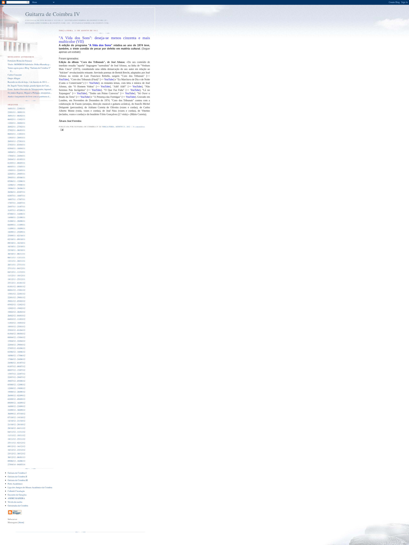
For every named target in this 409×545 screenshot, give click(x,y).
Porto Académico (15, 483)
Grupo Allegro (14, 78)
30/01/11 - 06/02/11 (16, 115)
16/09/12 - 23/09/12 (16, 406)
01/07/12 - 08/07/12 (16, 366)
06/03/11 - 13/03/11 (16, 133)
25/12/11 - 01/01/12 (16, 282)
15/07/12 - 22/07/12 (16, 373)
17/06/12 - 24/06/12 (16, 359)
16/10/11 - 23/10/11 (16, 246)
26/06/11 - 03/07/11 (16, 192)
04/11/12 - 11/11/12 (16, 431)
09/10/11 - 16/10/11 (16, 242)
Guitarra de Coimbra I (17, 472)
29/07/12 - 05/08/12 (16, 380)
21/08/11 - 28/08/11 (16, 221)
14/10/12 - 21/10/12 (16, 420)
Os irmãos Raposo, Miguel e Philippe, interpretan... (30, 92)
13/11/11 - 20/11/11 (16, 260)
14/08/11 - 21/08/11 (16, 217)
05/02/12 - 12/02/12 (16, 304)
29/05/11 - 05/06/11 (16, 177)
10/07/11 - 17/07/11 (16, 199)
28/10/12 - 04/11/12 (16, 428)
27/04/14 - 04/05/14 (16, 464)
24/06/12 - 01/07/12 (16, 362)
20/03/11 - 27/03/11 (16, 141)
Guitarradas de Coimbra (18, 505)
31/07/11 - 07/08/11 (16, 210)
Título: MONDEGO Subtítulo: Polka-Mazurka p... (29, 64)
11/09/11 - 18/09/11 (16, 228)
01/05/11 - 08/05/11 (16, 162)
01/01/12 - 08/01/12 (16, 286)
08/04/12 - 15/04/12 (16, 337)
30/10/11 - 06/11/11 (16, 253)
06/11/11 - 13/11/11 (16, 257)
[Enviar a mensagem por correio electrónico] (61, 129)
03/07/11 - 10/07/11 (16, 195)
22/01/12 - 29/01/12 (16, 297)
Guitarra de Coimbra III (18, 480)
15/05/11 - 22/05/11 (16, 170)
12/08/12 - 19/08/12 (16, 388)
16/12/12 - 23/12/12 (16, 449)
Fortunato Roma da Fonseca (20, 60)
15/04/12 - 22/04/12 (16, 340)
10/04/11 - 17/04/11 (16, 152)
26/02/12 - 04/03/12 (16, 315)
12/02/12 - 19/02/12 (16, 308)
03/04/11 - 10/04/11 (16, 148)
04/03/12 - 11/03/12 (16, 319)
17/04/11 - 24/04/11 (16, 155)
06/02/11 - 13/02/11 (16, 119)
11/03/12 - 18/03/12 (16, 322)
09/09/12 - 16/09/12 (16, 402)
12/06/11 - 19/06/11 (16, 184)
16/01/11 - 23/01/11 (16, 108)
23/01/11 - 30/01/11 (16, 112)
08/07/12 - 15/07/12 (16, 370)
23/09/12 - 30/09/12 (16, 409)
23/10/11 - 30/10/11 (16, 250)
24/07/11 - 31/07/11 (16, 206)
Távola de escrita (15, 501)
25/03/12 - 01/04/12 (16, 330)
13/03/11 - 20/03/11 (16, 137)
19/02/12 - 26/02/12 (16, 311)
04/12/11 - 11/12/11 (16, 272)
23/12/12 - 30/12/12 (16, 453)
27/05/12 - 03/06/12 (16, 348)
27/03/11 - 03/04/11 (16, 144)
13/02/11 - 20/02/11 (16, 123)
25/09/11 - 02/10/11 (16, 235)
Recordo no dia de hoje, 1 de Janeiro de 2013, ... (28, 81)
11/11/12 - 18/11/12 (16, 435)
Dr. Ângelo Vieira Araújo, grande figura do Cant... (29, 85)
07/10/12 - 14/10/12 (16, 417)
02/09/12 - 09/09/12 (16, 399)
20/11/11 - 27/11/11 (16, 264)
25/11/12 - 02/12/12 (16, 442)
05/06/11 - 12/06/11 (16, 181)
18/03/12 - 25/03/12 (16, 326)
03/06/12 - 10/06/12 (16, 351)
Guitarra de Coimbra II (17, 476)
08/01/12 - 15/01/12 (16, 290)
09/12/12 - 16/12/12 (16, 446)
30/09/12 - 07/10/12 (16, 413)
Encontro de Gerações (17, 494)
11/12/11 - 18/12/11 (16, 275)
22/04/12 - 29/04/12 (16, 344)
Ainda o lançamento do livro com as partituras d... (29, 96)
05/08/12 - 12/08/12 (16, 384)
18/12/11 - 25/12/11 (16, 279)
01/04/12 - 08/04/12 (16, 333)
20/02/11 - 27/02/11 (16, 126)
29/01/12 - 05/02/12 (16, 301)
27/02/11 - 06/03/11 (16, 130)
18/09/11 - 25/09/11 (16, 231)
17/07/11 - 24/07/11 (16, 202)
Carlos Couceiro (15, 74)
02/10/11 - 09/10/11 (16, 239)
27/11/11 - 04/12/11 (16, 268)
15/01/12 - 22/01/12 (16, 293)
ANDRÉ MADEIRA (16, 498)
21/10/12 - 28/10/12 (16, 424)
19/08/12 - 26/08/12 (16, 391)
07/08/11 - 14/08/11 (16, 213)
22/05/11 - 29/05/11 (16, 173)
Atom (21, 522)
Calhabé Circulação (16, 491)
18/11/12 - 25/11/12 (16, 439)
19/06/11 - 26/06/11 (16, 188)
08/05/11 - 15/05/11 (16, 166)
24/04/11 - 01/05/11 (16, 159)
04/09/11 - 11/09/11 (16, 224)
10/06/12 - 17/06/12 (16, 355)
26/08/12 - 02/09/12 (16, 395)
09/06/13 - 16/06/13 (16, 460)
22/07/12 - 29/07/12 (16, 377)
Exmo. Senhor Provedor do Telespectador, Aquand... (30, 89)
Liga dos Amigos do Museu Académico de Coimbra (30, 487)
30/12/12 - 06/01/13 (16, 457)
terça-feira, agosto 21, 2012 (116, 127)
